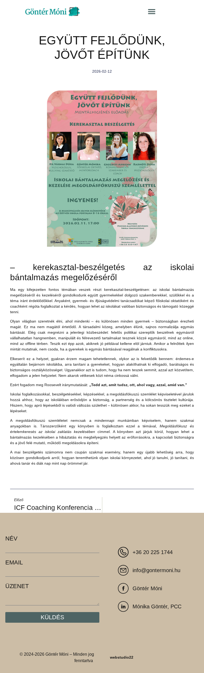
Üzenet (17, 586)
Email (14, 562)
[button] (152, 11)
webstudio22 (121, 657)
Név (11, 539)
